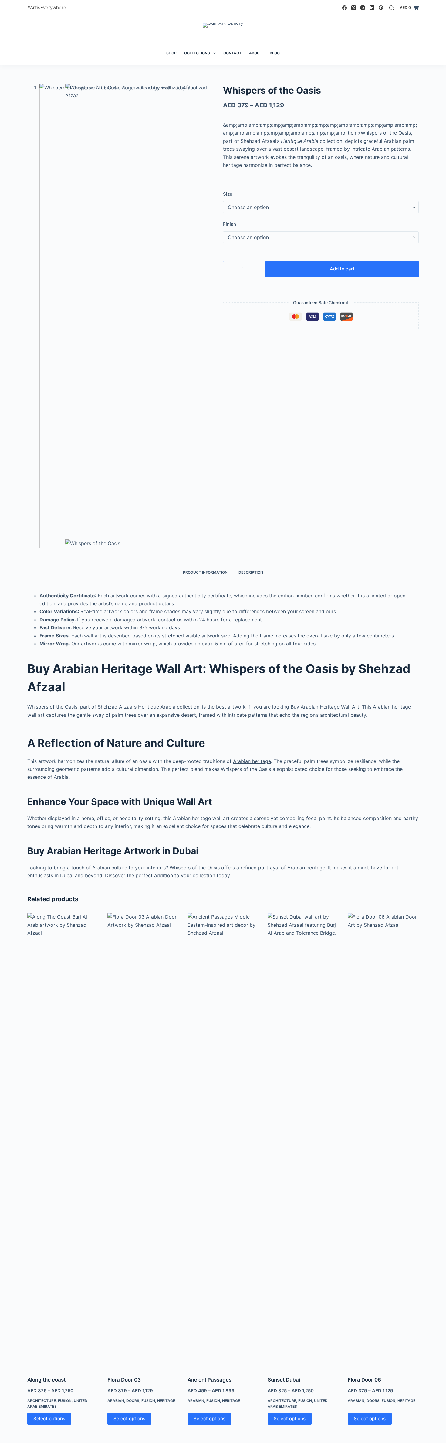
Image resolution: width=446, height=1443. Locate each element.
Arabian (115, 1400)
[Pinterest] (381, 7)
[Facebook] (344, 7)
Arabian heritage (252, 761)
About (255, 53)
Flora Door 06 (364, 1380)
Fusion (65, 1400)
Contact (232, 53)
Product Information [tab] (205, 572)
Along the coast (46, 1380)
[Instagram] (362, 7)
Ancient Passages (209, 1380)
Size (227, 194)
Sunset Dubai (284, 1380)
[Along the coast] (62, 1141)
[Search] (391, 7)
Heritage (166, 1400)
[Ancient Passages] (223, 1141)
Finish (229, 224)
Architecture (41, 1400)
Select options (49, 1418)
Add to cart (342, 269)
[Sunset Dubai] (303, 1141)
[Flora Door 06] (383, 1141)
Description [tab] (250, 572)
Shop (171, 53)
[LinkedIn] (372, 7)
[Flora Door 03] (142, 1141)
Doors (132, 1400)
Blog (275, 53)
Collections (197, 53)
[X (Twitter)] (353, 7)
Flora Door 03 (124, 1380)
